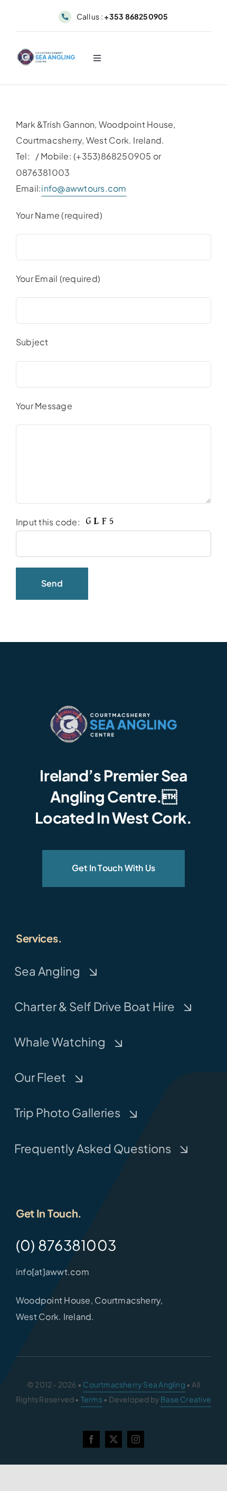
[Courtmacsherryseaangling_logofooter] (113, 709)
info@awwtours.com (83, 188)
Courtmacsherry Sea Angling (134, 1384)
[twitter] (113, 1439)
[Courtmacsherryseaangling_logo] (47, 51)
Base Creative (185, 1399)
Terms (91, 1399)
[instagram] (135, 1439)
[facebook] (91, 1439)
